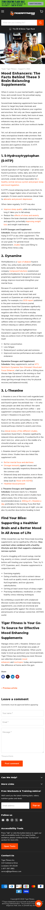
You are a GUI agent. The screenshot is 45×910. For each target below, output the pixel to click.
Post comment (12, 763)
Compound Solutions (18, 271)
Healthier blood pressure (14, 483)
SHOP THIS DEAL (36, 3)
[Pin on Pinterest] (17, 677)
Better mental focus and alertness (19, 462)
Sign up (36, 805)
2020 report (28, 300)
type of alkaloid (24, 262)
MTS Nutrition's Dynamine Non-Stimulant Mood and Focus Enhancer (21, 367)
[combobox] (19, 22)
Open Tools (9, 846)
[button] (38, 903)
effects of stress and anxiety (26, 215)
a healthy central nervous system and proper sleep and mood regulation (22, 182)
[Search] (40, 22)
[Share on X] (8, 677)
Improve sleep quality (13, 209)
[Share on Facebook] (3, 677)
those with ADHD (24, 480)
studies (17, 245)
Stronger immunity (12, 465)
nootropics (18, 662)
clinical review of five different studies (21, 431)
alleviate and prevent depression (18, 199)
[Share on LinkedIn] (12, 677)
